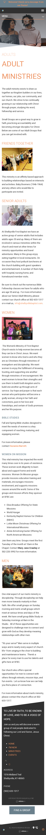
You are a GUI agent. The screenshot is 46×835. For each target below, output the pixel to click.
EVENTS (13, 755)
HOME (12, 743)
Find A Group (22, 810)
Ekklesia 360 (21, 801)
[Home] (6, 761)
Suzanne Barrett (18, 446)
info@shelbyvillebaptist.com (29, 303)
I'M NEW (13, 747)
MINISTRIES (14, 751)
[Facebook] (9, 764)
